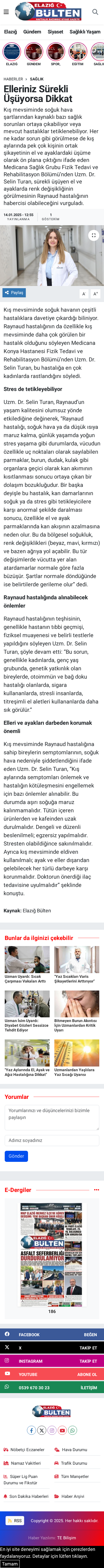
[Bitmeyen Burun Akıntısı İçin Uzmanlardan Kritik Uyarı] (76, 1003)
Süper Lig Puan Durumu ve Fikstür (21, 1479)
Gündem (32, 32)
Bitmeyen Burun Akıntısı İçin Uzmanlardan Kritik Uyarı (75, 1025)
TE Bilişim (66, 1537)
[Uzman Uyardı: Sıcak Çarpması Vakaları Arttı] (27, 959)
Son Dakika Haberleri (29, 1496)
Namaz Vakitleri (26, 1463)
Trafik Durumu (74, 1463)
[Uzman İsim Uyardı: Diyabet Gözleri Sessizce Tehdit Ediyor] (27, 1003)
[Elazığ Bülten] (49, 12)
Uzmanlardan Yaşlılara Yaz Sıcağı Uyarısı (74, 1072)
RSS (17, 1520)
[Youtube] (62, 1430)
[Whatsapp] (72, 1430)
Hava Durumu (74, 1449)
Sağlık (37, 79)
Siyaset (55, 32)
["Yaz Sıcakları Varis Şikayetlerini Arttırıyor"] (76, 959)
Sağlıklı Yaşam (85, 32)
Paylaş (17, 292)
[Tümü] (96, 1190)
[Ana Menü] (6, 12)
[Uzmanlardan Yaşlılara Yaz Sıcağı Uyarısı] (76, 1052)
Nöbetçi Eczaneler (27, 1449)
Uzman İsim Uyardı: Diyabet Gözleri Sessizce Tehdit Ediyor (27, 1025)
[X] (41, 1430)
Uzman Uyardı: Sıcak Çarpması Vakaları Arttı (25, 978)
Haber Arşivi (73, 1496)
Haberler (13, 79)
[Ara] (95, 12)
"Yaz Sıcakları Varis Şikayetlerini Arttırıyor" (74, 978)
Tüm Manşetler (75, 1476)
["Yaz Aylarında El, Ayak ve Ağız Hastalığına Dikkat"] (27, 1052)
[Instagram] (52, 1430)
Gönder (16, 1156)
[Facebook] (31, 1430)
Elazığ (10, 32)
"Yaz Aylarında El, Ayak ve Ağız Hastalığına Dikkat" (27, 1072)
